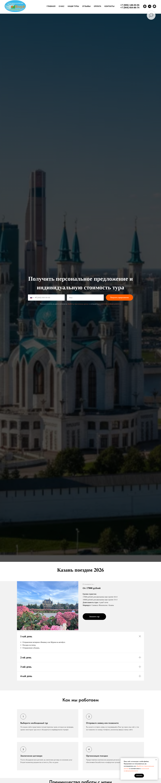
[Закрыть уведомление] (156, 760)
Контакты (109, 6)
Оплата (97, 6)
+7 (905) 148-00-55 (129, 5)
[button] (94, 616)
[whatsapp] (154, 6)
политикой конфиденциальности (111, 304)
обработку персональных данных (77, 304)
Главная (51, 6)
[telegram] (149, 6)
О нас (61, 6)
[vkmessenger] (144, 6)
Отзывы (86, 6)
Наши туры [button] (73, 6)
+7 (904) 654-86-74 (129, 7)
